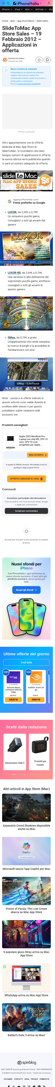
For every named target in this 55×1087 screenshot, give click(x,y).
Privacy (34, 1079)
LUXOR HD (14, 272)
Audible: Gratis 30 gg (36, 688)
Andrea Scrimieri (16, 58)
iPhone (6, 9)
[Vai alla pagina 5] (25, 774)
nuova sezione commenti (29, 84)
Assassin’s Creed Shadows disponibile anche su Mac (26, 827)
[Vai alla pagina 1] (14, 774)
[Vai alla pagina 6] (27, 774)
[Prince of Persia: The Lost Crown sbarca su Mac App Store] (26, 891)
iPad (17, 9)
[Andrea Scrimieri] (4, 60)
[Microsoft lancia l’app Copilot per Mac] (26, 851)
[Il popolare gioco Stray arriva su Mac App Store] (26, 934)
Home (5, 21)
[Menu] (3, 3)
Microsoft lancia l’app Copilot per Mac (26, 869)
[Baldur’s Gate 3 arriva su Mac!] (26, 1017)
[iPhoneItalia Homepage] (25, 3)
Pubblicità (44, 1079)
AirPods (39, 9)
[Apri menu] (40, 3)
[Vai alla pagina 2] (17, 774)
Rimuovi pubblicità (26, 132)
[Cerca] (8, 3)
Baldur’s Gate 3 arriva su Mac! (26, 1035)
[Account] (49, 3)
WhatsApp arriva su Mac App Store (26, 995)
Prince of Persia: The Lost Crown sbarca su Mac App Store (26, 910)
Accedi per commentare (26, 511)
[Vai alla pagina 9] (35, 774)
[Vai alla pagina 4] (22, 774)
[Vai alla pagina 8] (32, 774)
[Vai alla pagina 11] (40, 774)
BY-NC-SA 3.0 (25, 1073)
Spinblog (17, 1069)
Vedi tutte (26, 662)
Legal (27, 1079)
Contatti (18, 1079)
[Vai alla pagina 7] (30, 774)
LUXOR (12, 212)
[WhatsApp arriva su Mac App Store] (26, 977)
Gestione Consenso (42, 1073)
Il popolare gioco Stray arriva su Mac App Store (26, 953)
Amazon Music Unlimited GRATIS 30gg (13, 689)
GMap (11, 337)
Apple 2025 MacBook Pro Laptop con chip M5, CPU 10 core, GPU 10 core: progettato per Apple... (33, 440)
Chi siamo (8, 1079)
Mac (27, 9)
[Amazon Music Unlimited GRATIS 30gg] (13, 677)
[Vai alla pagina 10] (37, 774)
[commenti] (39, 60)
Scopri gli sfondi (24, 589)
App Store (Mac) (25, 21)
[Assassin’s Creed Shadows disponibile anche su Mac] (26, 808)
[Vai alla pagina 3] (20, 774)
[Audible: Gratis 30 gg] (36, 677)
